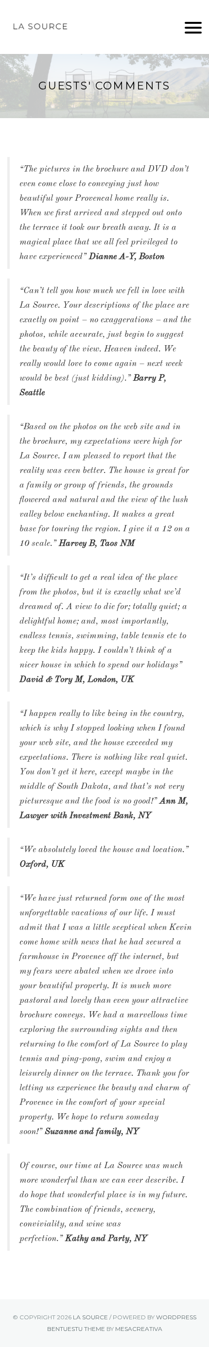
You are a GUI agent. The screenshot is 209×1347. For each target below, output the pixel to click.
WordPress (176, 1317)
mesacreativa (138, 1328)
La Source (90, 1317)
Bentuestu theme (76, 1328)
